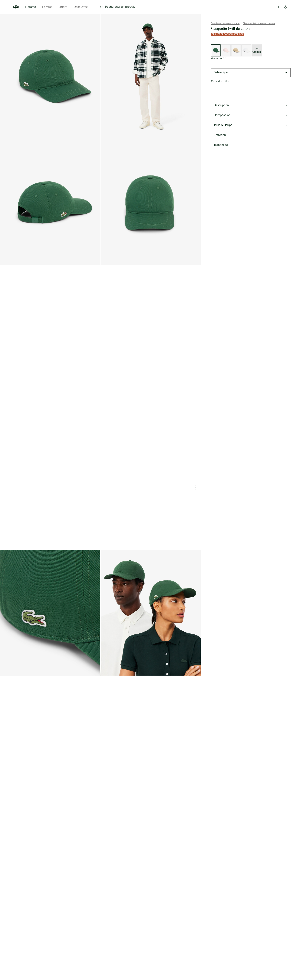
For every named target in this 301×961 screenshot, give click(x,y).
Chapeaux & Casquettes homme (259, 23)
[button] (285, 7)
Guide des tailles (220, 81)
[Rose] (225, 50)
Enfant (63, 7)
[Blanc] (246, 50)
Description (221, 105)
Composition (222, 115)
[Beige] (236, 50)
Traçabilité (221, 145)
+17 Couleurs (256, 50)
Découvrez (81, 7)
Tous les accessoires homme (225, 23)
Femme (47, 7)
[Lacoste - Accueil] (16, 7)
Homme (30, 7)
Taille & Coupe (223, 125)
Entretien (220, 135)
